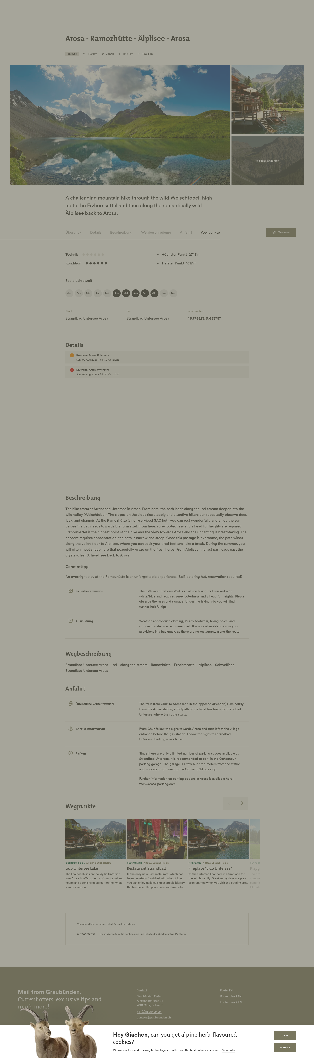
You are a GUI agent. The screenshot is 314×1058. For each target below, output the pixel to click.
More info (228, 1050)
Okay (285, 1035)
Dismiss (285, 1047)
